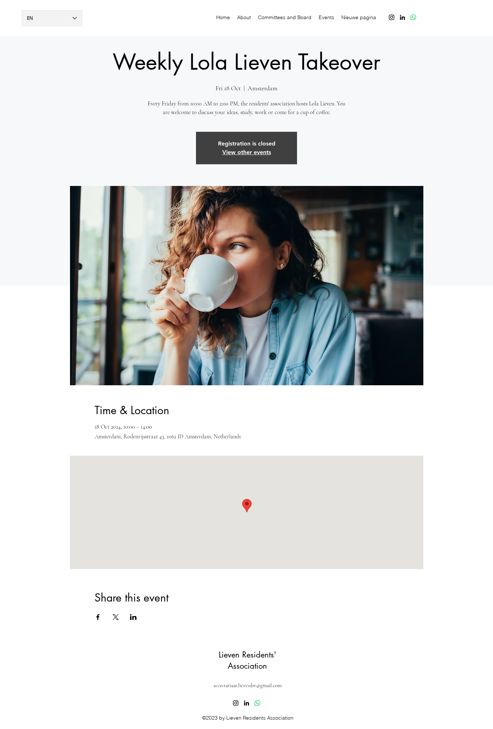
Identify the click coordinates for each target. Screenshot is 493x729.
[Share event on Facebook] (98, 617)
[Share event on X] (115, 617)
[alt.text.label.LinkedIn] (402, 17)
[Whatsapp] (413, 17)
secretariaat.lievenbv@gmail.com (248, 685)
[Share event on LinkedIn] (133, 617)
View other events (246, 152)
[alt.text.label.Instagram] (391, 17)
